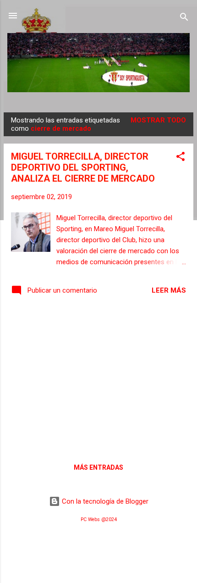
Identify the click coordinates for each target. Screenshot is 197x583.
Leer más (169, 290)
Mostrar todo (158, 120)
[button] (180, 158)
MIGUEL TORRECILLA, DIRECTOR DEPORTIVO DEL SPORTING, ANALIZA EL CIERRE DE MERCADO (83, 167)
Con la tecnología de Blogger (104, 501)
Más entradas (98, 467)
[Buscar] (184, 19)
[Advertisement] (98, 378)
